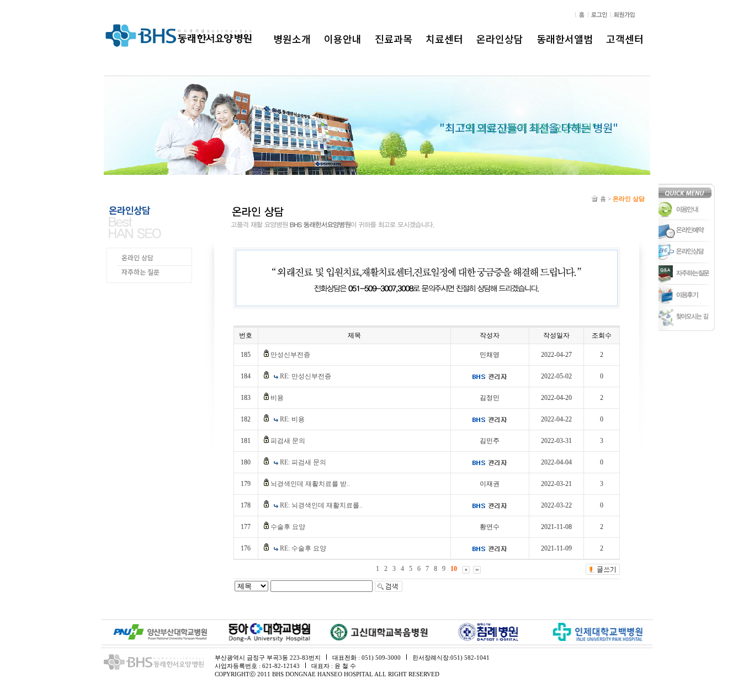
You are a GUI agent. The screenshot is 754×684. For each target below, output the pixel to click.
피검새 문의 (287, 441)
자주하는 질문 (140, 271)
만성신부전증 (290, 355)
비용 (277, 398)
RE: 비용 (292, 419)
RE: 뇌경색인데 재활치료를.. (321, 505)
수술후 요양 (287, 527)
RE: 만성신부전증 (305, 376)
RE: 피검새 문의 (303, 462)
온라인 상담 (137, 257)
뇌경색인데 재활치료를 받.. (310, 484)
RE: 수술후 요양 (303, 548)
